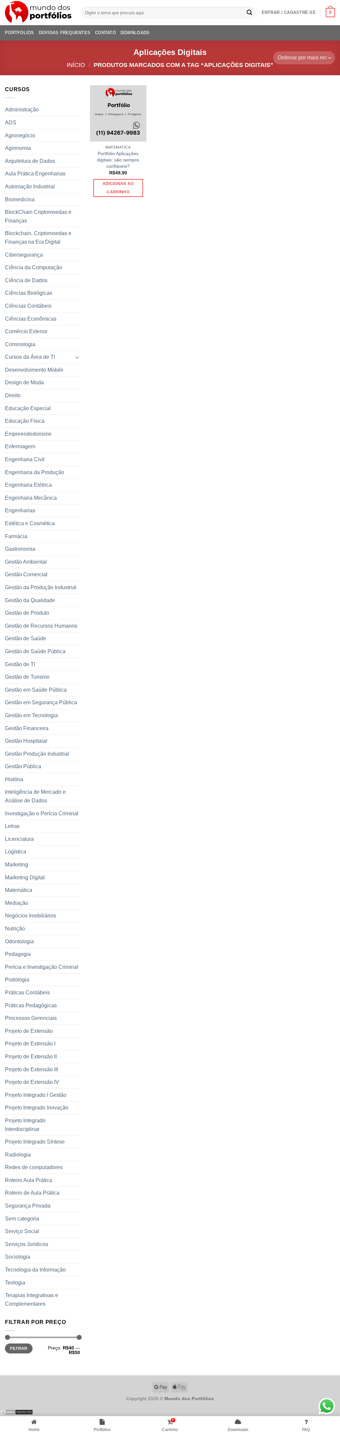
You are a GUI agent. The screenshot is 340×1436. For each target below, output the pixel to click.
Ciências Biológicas (28, 293)
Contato (105, 32)
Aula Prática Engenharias (35, 173)
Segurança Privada (27, 1206)
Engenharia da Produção (34, 472)
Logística (15, 851)
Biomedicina (20, 199)
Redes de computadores (34, 1167)
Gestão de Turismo (27, 677)
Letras (12, 826)
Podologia (17, 979)
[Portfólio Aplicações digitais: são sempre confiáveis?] (118, 113)
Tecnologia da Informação (35, 1270)
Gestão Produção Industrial (37, 754)
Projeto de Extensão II (31, 1056)
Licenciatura (19, 839)
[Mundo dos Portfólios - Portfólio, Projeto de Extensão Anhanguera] (38, 13)
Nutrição (15, 928)
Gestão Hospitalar (26, 741)
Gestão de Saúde (25, 638)
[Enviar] (249, 12)
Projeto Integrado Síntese (35, 1142)
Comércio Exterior (26, 331)
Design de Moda (24, 382)
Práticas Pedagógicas (31, 1005)
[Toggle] (77, 357)
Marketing (16, 864)
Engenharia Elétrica (28, 485)
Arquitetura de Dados (30, 161)
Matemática (18, 890)
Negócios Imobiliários (30, 915)
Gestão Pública (23, 766)
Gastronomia (20, 549)
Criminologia (20, 344)
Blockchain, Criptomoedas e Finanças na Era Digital (38, 237)
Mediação (16, 903)
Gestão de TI (20, 664)
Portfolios (19, 32)
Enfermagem (20, 446)
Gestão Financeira (26, 728)
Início (76, 64)
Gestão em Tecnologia (31, 715)
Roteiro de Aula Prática (32, 1193)
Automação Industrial (30, 186)
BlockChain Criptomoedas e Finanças (38, 216)
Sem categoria (22, 1218)
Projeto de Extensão (29, 1031)
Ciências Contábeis (28, 306)
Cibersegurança (24, 255)
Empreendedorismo (28, 434)
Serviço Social (22, 1231)
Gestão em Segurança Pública (41, 702)
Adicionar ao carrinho (118, 188)
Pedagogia (18, 954)
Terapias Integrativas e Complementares (31, 1299)
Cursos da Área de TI (30, 357)
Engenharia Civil (24, 459)
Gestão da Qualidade (30, 600)
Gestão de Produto (27, 613)
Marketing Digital (25, 877)
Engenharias (20, 510)
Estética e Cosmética (30, 523)
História (14, 779)
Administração (22, 109)
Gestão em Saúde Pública (36, 690)
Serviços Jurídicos (26, 1244)
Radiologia (18, 1154)
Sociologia (17, 1257)
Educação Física (24, 421)
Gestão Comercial (26, 574)
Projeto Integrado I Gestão (35, 1095)
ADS (10, 122)
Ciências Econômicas (30, 319)
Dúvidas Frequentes (65, 32)
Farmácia (16, 536)
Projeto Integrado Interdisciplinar (25, 1125)
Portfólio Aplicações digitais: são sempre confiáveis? (118, 159)
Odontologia (19, 941)
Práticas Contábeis (27, 992)
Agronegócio (20, 135)
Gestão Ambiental (26, 562)
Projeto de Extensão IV (32, 1082)
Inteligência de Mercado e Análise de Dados (35, 796)
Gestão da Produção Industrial (40, 587)
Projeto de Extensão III (31, 1069)
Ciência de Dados (26, 280)
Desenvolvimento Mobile (34, 370)
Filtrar (19, 1348)
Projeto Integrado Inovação (36, 1107)
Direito (13, 395)
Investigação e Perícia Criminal (41, 813)
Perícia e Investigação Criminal (41, 967)
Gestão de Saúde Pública (35, 651)
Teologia (15, 1282)
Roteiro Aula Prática (28, 1180)
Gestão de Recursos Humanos (41, 626)
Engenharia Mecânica (31, 498)
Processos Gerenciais (31, 1018)
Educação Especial (28, 408)
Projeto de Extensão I (30, 1043)
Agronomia (18, 148)
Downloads (135, 32)
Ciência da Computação (33, 267)
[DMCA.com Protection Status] (16, 1411)
